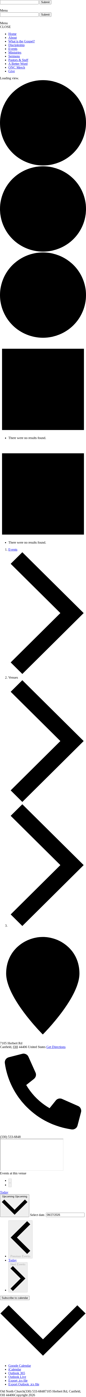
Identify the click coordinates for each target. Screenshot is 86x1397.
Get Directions (56, 1047)
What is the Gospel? (21, 41)
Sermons (14, 56)
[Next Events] (10, 1185)
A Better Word (18, 63)
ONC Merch (16, 67)
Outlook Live (17, 1377)
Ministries (14, 52)
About (12, 37)
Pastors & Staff (18, 60)
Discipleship (16, 45)
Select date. (38, 1214)
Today (4, 1192)
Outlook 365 (16, 1373)
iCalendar (14, 1369)
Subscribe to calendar (15, 1297)
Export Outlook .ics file (23, 1384)
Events (12, 49)
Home (12, 34)
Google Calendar (19, 1365)
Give (11, 71)
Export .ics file (18, 1380)
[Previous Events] (10, 1181)
